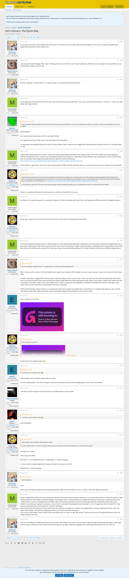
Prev (8, 37)
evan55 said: (25, 339)
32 (18, 37)
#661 (121, 41)
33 (21, 37)
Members (31, 7)
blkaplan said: (26, 370)
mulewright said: (27, 121)
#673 (121, 335)
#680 (121, 519)
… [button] (15, 37)
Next (38, 37)
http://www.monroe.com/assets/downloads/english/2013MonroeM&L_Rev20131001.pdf (51, 161)
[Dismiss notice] (122, 15)
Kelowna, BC (14, 313)
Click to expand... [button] (72, 355)
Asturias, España (13, 406)
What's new (19, 7)
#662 (121, 60)
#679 (121, 494)
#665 (121, 117)
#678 (121, 473)
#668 (121, 197)
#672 (121, 296)
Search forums (17, 10)
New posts (8, 10)
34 (24, 37)
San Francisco (14, 430)
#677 (121, 435)
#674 (121, 366)
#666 (121, 151)
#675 (121, 388)
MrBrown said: (26, 263)
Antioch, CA (15, 135)
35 (27, 37)
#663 (121, 79)
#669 (121, 216)
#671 (121, 259)
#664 (121, 98)
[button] (24, 6)
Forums (9, 7)
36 (30, 37)
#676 (121, 410)
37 (34, 37)
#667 (121, 170)
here (100, 18)
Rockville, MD (14, 190)
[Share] (118, 41)
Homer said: (25, 477)
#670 (121, 240)
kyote (8, 34)
